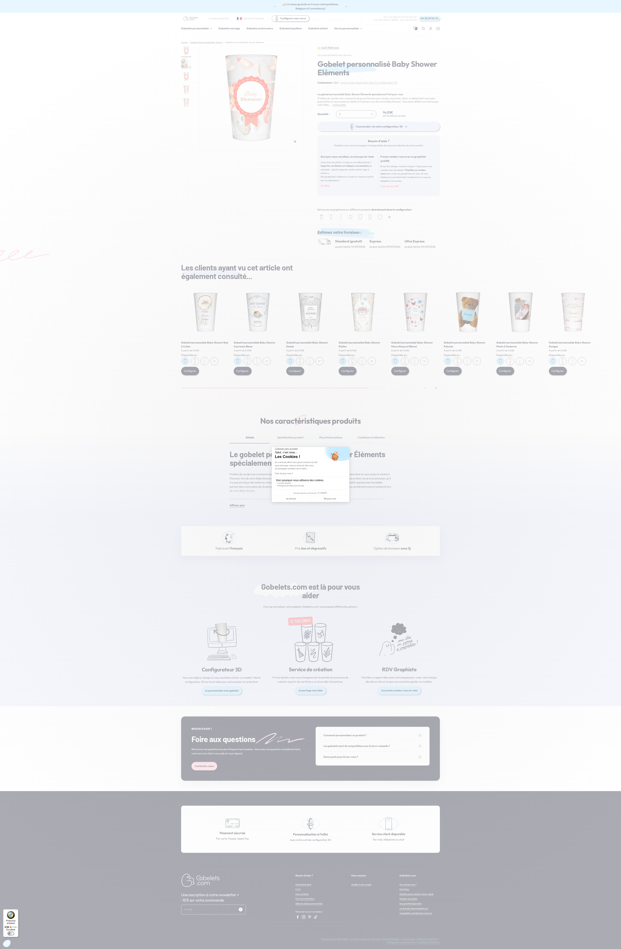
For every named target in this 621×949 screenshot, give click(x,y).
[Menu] (16, 911)
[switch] (11, 933)
